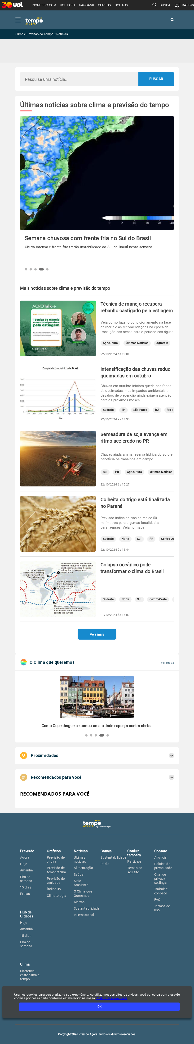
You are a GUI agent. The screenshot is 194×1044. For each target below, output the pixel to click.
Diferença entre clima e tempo (30, 975)
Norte (125, 538)
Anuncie (160, 857)
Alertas (79, 902)
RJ (157, 410)
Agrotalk (162, 343)
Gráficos (54, 851)
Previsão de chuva (56, 859)
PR (117, 472)
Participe (134, 861)
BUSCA (165, 5)
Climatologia (56, 895)
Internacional (84, 915)
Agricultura (110, 343)
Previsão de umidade (56, 880)
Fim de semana (26, 879)
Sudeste (108, 410)
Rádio (105, 864)
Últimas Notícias (137, 343)
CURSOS (104, 5)
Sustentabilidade (87, 908)
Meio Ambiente (81, 883)
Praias (25, 894)
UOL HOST (67, 5)
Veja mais (97, 634)
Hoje (23, 864)
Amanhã (26, 870)
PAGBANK (86, 5)
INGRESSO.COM (44, 5)
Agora (25, 857)
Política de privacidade (163, 866)
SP (123, 410)
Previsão (27, 851)
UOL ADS (121, 5)
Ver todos (167, 662)
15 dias (25, 887)
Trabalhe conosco (161, 891)
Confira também (134, 853)
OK (99, 1006)
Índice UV (54, 889)
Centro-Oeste (169, 538)
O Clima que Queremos (83, 893)
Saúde (79, 874)
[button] (26, 269)
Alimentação (83, 868)
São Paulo (140, 410)
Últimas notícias (80, 859)
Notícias (81, 851)
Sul (105, 472)
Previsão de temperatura (56, 870)
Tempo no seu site (134, 870)
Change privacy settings (160, 879)
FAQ (157, 900)
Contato (161, 851)
